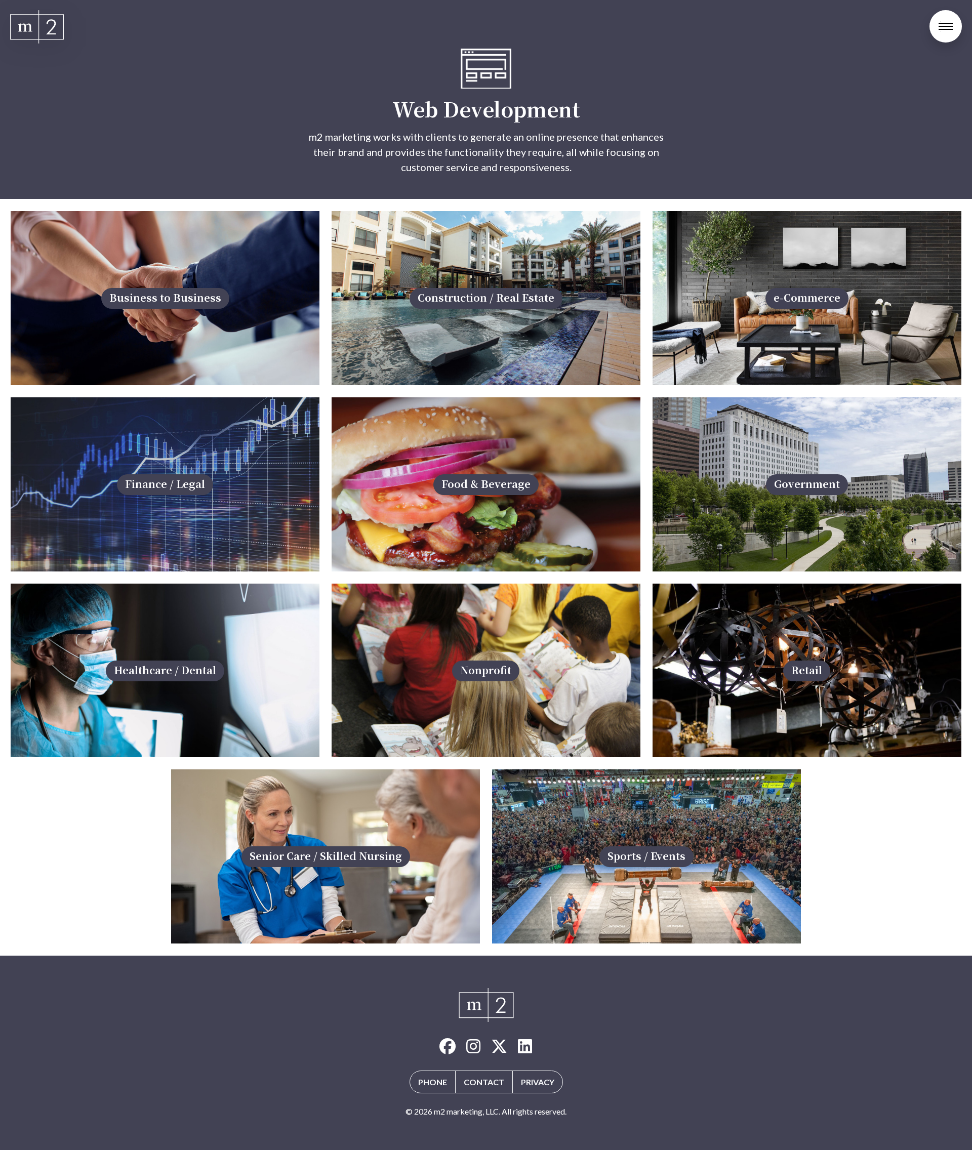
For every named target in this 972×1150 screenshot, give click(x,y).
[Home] (37, 27)
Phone (432, 1082)
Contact (484, 1082)
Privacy (537, 1082)
